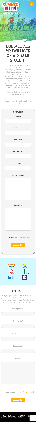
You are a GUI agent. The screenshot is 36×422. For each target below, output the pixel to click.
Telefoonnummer (18, 333)
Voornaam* (18, 116)
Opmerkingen (18, 205)
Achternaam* (18, 128)
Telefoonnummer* (18, 151)
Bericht (18, 358)
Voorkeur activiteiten (18, 175)
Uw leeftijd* (18, 163)
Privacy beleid (26, 237)
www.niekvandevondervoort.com (12, 418)
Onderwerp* (18, 346)
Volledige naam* (18, 308)
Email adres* (18, 139)
